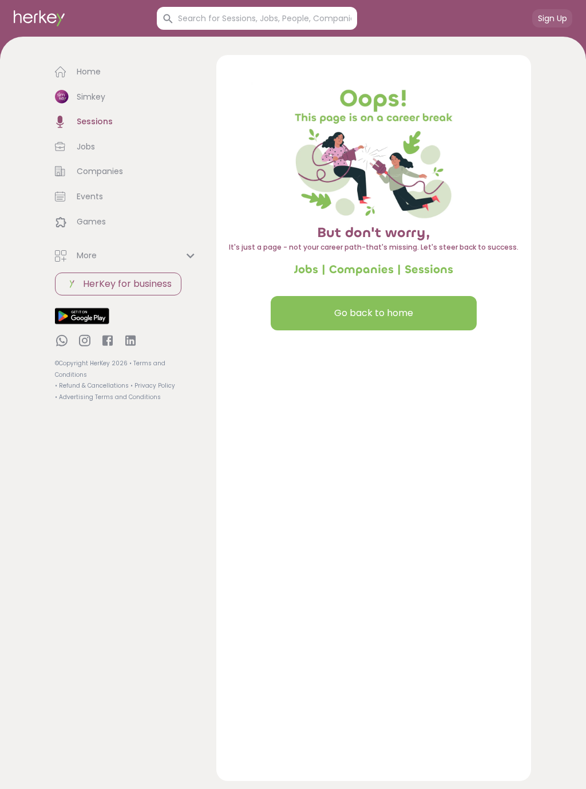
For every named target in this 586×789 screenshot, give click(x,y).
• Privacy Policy (152, 385)
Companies (361, 269)
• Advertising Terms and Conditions (108, 397)
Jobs (306, 269)
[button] (126, 72)
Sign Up (552, 18)
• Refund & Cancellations (92, 385)
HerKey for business (127, 283)
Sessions (429, 269)
